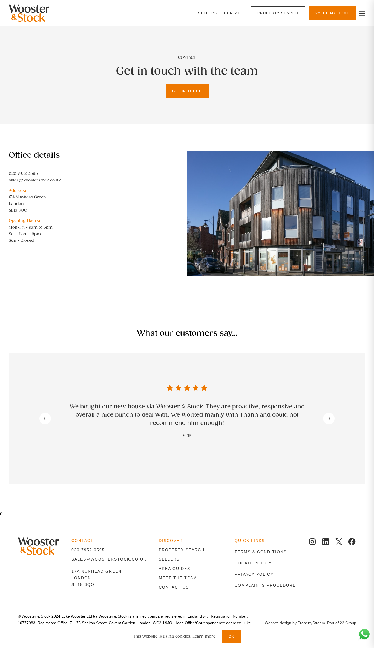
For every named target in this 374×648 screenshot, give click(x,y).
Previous (45, 418)
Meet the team (178, 578)
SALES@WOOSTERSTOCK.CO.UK (108, 559)
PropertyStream (311, 623)
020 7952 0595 (23, 173)
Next (329, 418)
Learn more (203, 636)
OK (231, 636)
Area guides (174, 568)
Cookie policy (253, 563)
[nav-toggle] (361, 13)
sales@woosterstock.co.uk (35, 180)
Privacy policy (254, 574)
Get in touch (187, 91)
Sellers (169, 559)
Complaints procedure (265, 585)
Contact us (174, 587)
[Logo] (35, 13)
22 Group (348, 623)
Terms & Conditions (261, 552)
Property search (182, 550)
